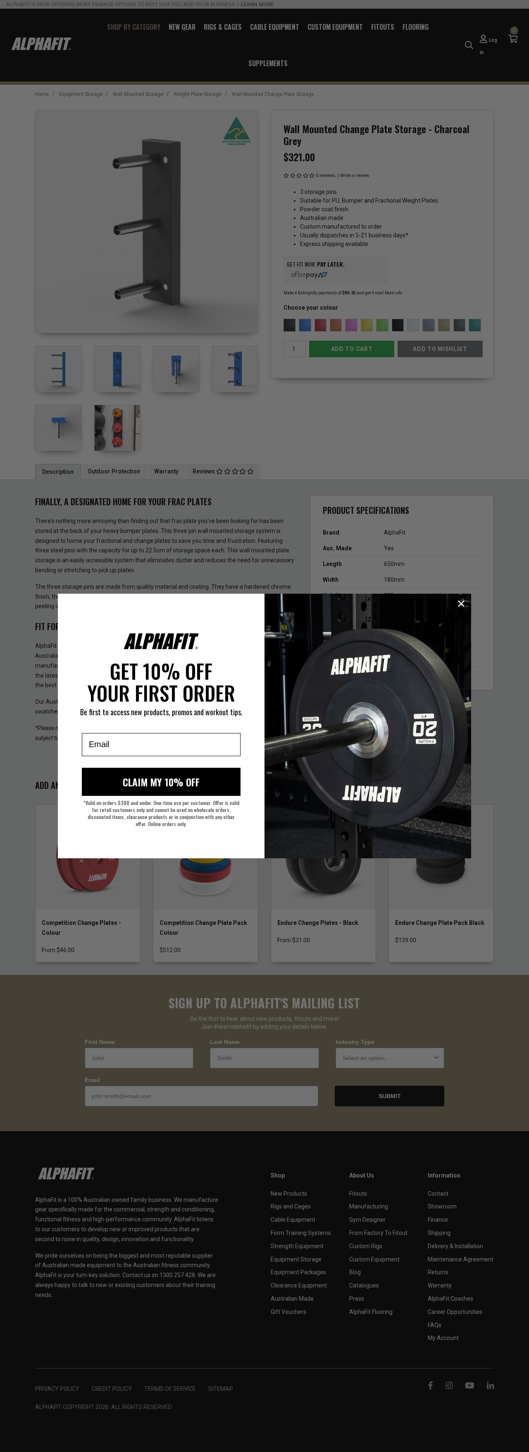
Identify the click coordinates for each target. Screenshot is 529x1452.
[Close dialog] (461, 603)
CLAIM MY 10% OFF (161, 781)
